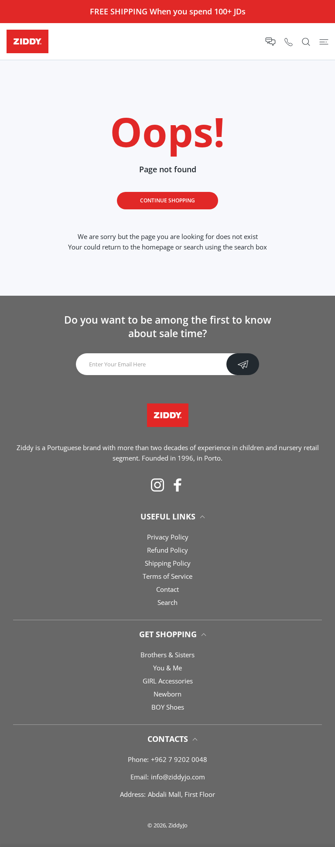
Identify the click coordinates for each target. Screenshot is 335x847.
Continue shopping (167, 200)
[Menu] (324, 42)
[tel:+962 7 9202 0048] (288, 42)
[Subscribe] (242, 364)
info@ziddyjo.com (178, 776)
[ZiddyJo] (27, 41)
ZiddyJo (178, 825)
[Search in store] (306, 42)
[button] (270, 42)
